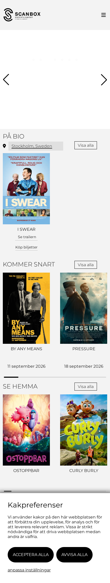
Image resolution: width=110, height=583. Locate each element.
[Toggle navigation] (103, 15)
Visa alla (86, 145)
